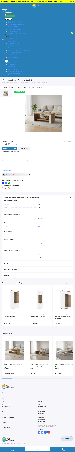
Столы (3, 429)
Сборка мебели (41, 411)
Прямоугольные (42, 243)
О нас (3, 401)
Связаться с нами (6, 408)
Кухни (3, 424)
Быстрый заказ (23, 148)
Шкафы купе (5, 420)
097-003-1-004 (41, 421)
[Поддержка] (72, 33)
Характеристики (8, 87)
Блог (3, 411)
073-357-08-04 (41, 420)
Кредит (39, 404)
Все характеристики (6, 170)
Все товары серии (66, 283)
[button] (3, 133)
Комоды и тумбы (6, 427)
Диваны (4, 422)
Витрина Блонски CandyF (37, 316)
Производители (41, 413)
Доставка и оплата (29, 87)
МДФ (39, 226)
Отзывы (18, 87)
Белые (39, 234)
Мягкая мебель (5, 432)
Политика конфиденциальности (45, 408)
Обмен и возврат (42, 406)
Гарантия (39, 87)
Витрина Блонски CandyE (11, 316)
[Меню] (2, 40)
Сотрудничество (6, 406)
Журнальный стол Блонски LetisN (38, 367)
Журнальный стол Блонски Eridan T (12, 367)
